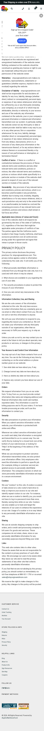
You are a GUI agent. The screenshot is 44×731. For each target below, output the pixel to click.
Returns (4, 635)
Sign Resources (7, 668)
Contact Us (5, 609)
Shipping (4, 632)
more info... (36, 2)
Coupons (5, 675)
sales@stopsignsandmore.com (14, 577)
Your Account (6, 619)
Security (4, 645)
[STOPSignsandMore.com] (5, 9)
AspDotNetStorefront (10, 718)
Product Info (6, 665)
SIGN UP (22, 41)
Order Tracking (6, 612)
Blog (3, 658)
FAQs (3, 638)
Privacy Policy (6, 642)
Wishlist (4, 615)
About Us (5, 662)
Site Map (4, 671)
